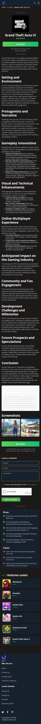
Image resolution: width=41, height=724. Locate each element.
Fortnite (5, 699)
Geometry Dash (7, 703)
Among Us (5, 695)
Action (10, 7)
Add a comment (11, 499)
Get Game (20, 44)
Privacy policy (31, 484)
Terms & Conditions (9, 681)
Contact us (6, 672)
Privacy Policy (7, 677)
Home (4, 7)
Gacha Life (5, 691)
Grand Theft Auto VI (20, 35)
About (4, 668)
